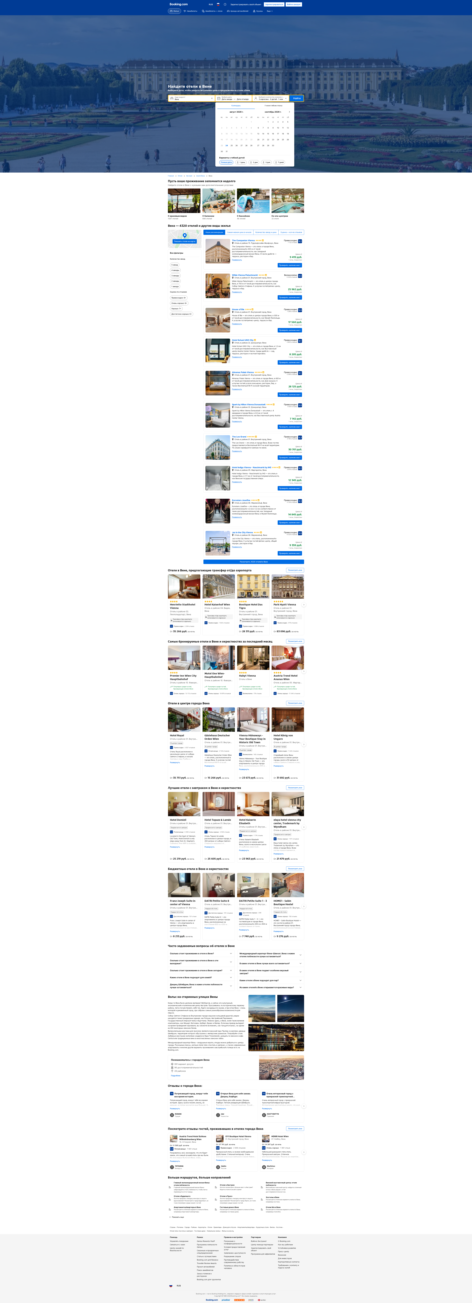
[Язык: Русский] (218, 4)
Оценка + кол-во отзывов (291, 232)
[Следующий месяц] (289, 112)
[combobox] (192, 99)
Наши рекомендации (214, 232)
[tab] (236, 105)
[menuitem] (174, 11)
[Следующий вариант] (304, 604)
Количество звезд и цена (265, 232)
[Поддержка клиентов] (225, 4)
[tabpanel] (254, 138)
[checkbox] (251, 122)
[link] (184, 265)
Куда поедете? (180, 97)
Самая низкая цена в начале (239, 232)
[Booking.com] (179, 4)
